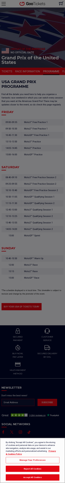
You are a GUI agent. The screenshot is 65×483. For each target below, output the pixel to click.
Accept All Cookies (32, 477)
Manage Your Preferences (33, 460)
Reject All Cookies (32, 469)
